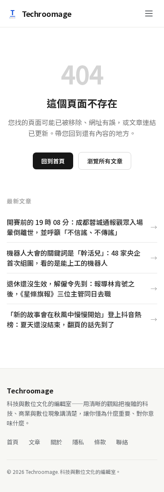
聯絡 (122, 442)
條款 (100, 442)
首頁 (13, 442)
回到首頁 (53, 161)
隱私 (78, 442)
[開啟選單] (148, 13)
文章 (34, 442)
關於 (56, 442)
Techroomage (46, 13)
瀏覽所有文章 (104, 161)
